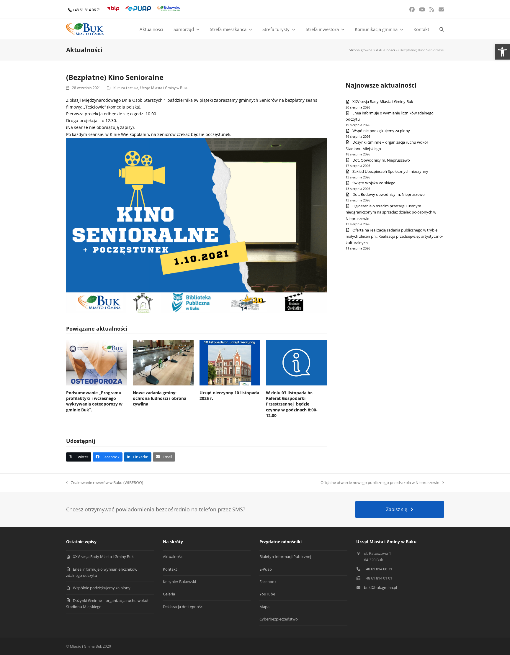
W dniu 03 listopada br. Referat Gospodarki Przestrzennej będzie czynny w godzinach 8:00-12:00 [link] (292, 404)
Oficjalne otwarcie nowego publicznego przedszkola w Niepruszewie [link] (380, 483)
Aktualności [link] (385, 49)
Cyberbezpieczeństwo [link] (278, 619)
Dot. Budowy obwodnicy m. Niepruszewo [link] (388, 194)
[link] (502, 52)
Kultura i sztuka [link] (125, 87)
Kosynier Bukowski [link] (179, 581)
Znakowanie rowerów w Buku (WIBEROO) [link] (104, 483)
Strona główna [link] (360, 49)
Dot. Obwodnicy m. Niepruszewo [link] (381, 160)
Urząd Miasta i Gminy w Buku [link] (164, 87)
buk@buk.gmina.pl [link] (380, 587)
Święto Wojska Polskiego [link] (373, 182)
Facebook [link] (268, 581)
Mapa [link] (264, 606)
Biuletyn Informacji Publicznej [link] (285, 556)
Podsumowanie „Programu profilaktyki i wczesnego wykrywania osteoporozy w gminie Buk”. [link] (94, 401)
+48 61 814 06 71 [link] (87, 9)
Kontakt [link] (170, 569)
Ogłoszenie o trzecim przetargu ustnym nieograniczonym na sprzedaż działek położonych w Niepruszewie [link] (391, 212)
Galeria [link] (169, 594)
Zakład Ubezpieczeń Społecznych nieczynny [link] (390, 171)
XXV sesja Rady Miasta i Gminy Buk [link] (382, 101)
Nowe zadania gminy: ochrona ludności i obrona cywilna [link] (159, 398)
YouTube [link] (267, 594)
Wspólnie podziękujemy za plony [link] (381, 130)
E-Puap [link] (265, 569)
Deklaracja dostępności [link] (183, 606)
